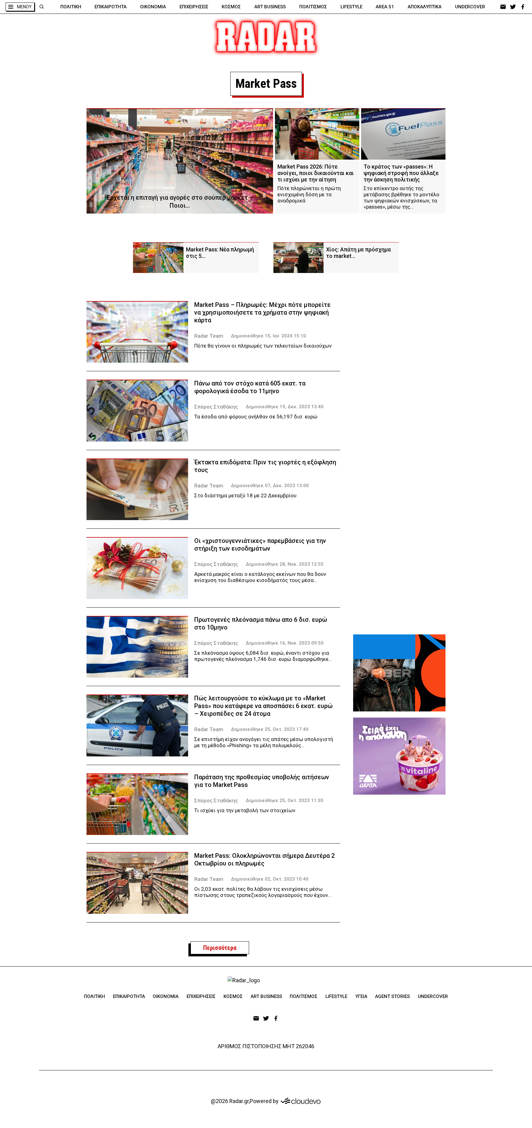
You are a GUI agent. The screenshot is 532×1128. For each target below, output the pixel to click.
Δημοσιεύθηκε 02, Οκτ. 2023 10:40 (269, 879)
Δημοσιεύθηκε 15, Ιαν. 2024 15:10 (268, 336)
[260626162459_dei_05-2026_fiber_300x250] (399, 672)
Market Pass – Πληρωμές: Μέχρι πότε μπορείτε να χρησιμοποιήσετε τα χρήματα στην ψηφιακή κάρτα (262, 312)
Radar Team (208, 336)
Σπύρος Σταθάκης (216, 407)
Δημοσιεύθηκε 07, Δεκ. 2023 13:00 (270, 485)
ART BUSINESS (270, 7)
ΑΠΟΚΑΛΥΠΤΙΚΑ (424, 7)
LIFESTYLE (351, 7)
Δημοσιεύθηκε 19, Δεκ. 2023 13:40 (285, 406)
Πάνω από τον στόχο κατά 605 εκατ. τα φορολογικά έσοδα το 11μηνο (249, 387)
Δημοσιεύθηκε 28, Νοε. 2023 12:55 (285, 564)
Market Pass (266, 83)
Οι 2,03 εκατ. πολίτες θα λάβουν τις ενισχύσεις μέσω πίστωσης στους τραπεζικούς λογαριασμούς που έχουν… (262, 892)
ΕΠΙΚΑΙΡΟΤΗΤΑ (111, 7)
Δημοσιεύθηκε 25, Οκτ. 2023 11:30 (284, 800)
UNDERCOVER (470, 7)
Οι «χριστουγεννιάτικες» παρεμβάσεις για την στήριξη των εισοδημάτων (260, 544)
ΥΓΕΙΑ (361, 996)
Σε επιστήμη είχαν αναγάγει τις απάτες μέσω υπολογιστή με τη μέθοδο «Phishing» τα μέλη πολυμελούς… (263, 742)
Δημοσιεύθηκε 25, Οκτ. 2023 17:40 (269, 729)
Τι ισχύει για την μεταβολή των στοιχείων (244, 810)
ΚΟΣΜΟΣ (231, 7)
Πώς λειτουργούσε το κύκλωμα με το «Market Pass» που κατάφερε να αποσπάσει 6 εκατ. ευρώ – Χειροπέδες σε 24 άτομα (263, 705)
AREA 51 (385, 7)
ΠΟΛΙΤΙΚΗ (70, 7)
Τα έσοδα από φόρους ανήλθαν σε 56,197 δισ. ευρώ (255, 416)
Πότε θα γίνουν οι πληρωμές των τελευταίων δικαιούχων (263, 346)
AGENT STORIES (392, 996)
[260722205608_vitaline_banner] (399, 756)
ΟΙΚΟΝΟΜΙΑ (153, 7)
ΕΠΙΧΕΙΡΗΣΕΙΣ (193, 7)
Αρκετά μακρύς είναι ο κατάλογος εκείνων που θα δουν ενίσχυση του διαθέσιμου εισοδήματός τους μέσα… (260, 577)
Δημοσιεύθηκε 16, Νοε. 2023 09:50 (285, 643)
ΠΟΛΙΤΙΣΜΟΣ (313, 7)
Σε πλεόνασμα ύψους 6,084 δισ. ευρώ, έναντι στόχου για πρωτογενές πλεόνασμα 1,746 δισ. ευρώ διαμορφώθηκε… (263, 656)
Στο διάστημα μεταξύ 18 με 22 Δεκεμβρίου (245, 495)
